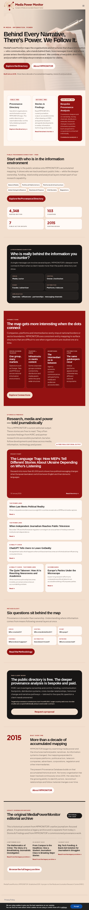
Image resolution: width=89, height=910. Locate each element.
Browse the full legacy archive (24, 869)
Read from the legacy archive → (18, 857)
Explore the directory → (18, 129)
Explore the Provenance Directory (26, 198)
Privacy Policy (9, 900)
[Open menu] (83, 6)
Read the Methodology (20, 651)
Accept (76, 906)
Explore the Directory (17, 66)
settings (64, 907)
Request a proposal (44, 711)
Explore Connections (19, 395)
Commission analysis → (69, 137)
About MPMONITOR (43, 66)
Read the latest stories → (44, 131)
